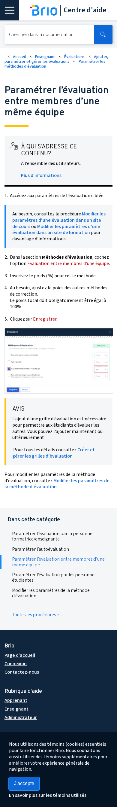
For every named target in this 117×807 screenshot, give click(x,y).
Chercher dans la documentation (41, 34)
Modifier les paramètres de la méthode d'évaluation (57, 483)
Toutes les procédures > (35, 614)
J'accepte (24, 783)
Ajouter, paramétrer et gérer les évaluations (56, 59)
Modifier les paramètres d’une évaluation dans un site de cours (59, 220)
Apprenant (15, 700)
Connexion (15, 663)
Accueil (19, 57)
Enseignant (45, 57)
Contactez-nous (21, 672)
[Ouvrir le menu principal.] (9, 10)
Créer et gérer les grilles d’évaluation (53, 452)
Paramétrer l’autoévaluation (40, 549)
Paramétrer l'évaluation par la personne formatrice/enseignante (52, 536)
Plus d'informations (41, 175)
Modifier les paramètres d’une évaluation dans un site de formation (56, 229)
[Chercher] (103, 34)
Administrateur (20, 717)
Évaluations (74, 57)
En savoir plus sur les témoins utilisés (47, 795)
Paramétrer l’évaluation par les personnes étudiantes (54, 577)
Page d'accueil (19, 655)
